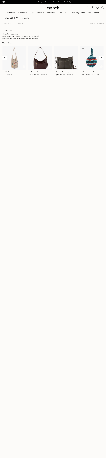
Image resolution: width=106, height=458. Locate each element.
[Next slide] (101, 58)
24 (94, 23)
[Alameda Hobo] (40, 58)
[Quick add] (24, 66)
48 (97, 23)
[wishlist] (97, 7)
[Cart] (102, 7)
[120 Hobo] (14, 58)
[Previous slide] (4, 58)
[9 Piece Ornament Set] (92, 58)
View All (101, 23)
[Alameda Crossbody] (66, 58)
